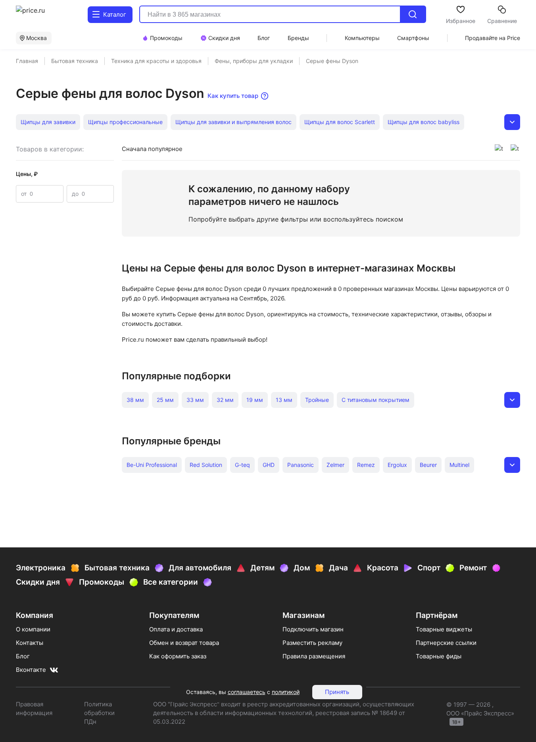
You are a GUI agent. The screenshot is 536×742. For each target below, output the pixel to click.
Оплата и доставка (176, 629)
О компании (33, 629)
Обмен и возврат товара (184, 642)
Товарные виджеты (444, 629)
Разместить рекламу (312, 642)
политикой (286, 691)
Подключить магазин (313, 629)
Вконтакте (31, 669)
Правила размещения (313, 656)
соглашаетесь (246, 691)
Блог (23, 656)
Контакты (29, 642)
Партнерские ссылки (446, 642)
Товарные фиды (438, 656)
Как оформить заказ (177, 656)
